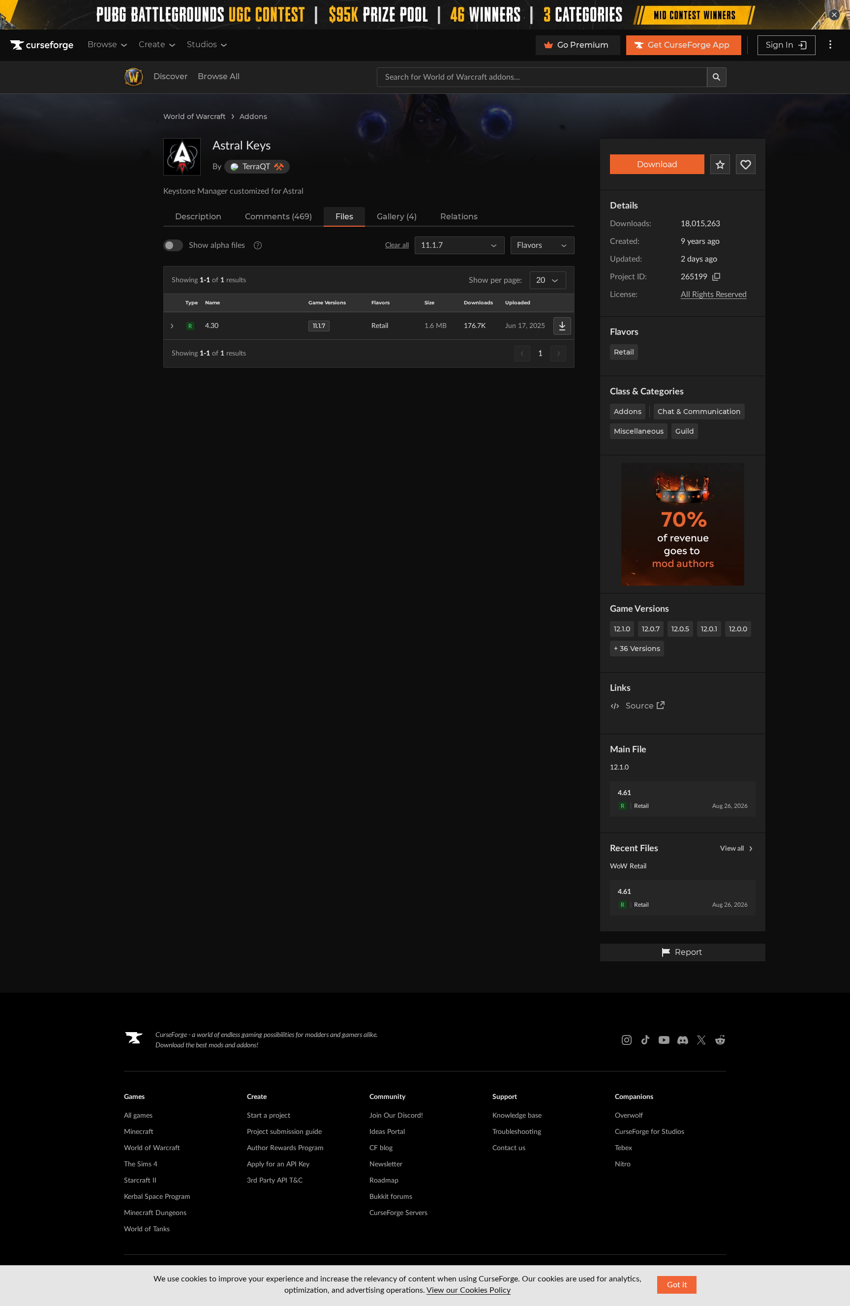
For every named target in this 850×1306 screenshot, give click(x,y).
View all (732, 848)
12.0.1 (709, 628)
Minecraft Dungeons (155, 1213)
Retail (624, 352)
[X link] (701, 1040)
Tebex (623, 1148)
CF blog (381, 1148)
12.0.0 (738, 628)
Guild (684, 431)
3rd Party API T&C (275, 1180)
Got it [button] (677, 1285)
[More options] (830, 45)
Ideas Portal (387, 1131)
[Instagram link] (627, 1040)
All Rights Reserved (714, 294)
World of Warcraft (194, 116)
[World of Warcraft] (134, 77)
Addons (253, 116)
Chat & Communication (699, 411)
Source (640, 706)
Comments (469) (278, 216)
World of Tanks (147, 1229)
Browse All (219, 76)
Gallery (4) (397, 216)
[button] (369, 326)
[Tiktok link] (645, 1040)
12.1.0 (622, 628)
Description (198, 216)
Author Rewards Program (285, 1148)
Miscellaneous (639, 431)
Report (688, 952)
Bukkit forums (390, 1196)
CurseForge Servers (398, 1213)
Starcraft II (140, 1180)
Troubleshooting (516, 1131)
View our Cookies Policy (468, 1290)
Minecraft (138, 1131)
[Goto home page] (43, 45)
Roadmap (383, 1180)
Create (152, 44)
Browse (102, 44)
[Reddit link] (720, 1040)
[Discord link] (683, 1040)
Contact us (508, 1148)
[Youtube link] (664, 1040)
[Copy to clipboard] (716, 277)
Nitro (623, 1164)
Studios (202, 44)
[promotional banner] (425, 15)
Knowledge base (517, 1115)
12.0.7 (651, 628)
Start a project (268, 1115)
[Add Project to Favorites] (720, 164)
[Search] (717, 77)
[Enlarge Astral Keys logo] (182, 157)
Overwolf (629, 1115)
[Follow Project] (746, 164)
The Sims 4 (140, 1164)
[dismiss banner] (834, 15)
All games (138, 1115)
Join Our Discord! (396, 1115)
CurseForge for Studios (649, 1131)
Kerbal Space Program (157, 1196)
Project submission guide (284, 1131)
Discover (170, 76)
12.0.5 (680, 628)
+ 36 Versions (637, 648)
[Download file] (562, 326)
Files (344, 216)
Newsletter (385, 1164)
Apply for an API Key (278, 1164)
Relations (459, 216)
